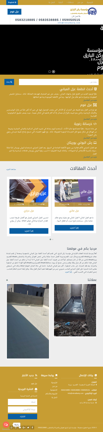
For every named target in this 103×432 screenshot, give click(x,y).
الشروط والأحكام (51, 393)
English (11, 2)
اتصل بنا (52, 2)
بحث (8, 82)
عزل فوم (14, 11)
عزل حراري (29, 210)
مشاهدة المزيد (11, 169)
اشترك (22, 416)
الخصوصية (53, 390)
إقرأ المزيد (74, 228)
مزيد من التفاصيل (90, 100)
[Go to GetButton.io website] (6, 429)
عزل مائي (74, 210)
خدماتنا (71, 2)
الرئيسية (90, 2)
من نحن (80, 2)
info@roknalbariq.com (69, 23)
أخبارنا (61, 2)
